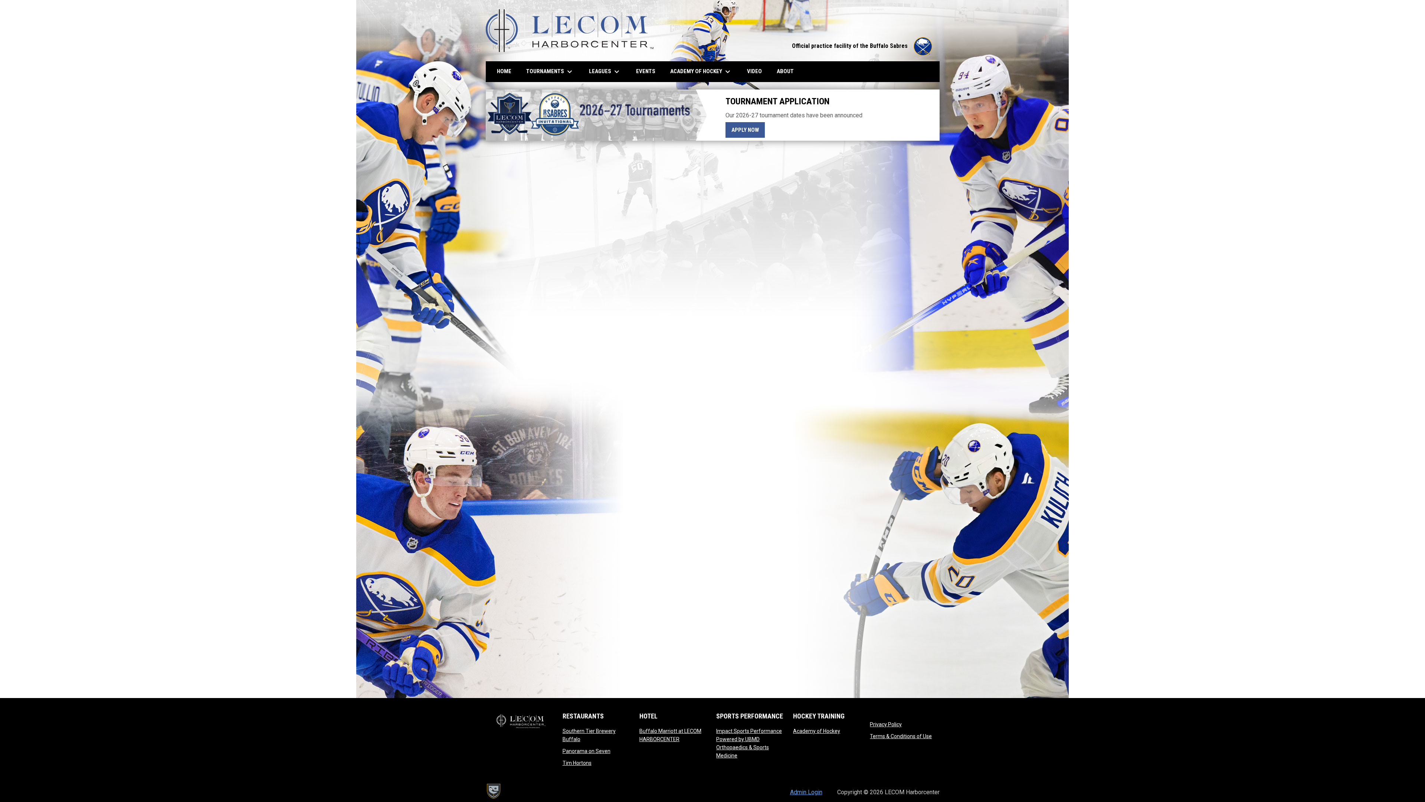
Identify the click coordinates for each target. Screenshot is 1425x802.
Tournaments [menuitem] (550, 71)
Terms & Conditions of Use (901, 736)
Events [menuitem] (645, 71)
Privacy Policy (886, 724)
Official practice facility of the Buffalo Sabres (862, 45)
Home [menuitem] (504, 71)
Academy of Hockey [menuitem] (701, 71)
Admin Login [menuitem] (806, 792)
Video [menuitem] (757, 71)
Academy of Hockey (816, 731)
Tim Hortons (577, 763)
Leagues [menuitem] (605, 71)
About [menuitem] (785, 71)
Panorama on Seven (586, 751)
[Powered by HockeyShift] (493, 791)
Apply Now (748, 129)
